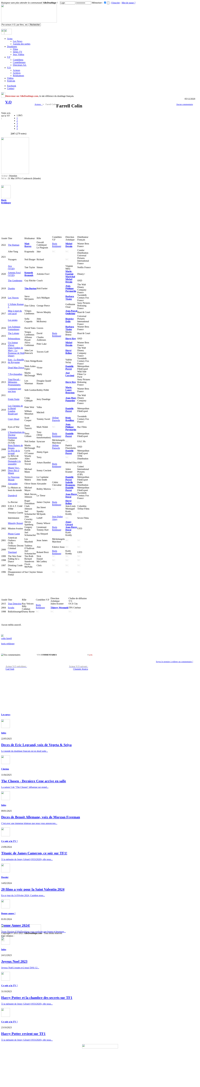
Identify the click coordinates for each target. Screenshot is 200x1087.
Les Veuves (13, 297)
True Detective (15, 603)
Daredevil (12, 495)
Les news (5, 714)
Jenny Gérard (69, 523)
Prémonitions (14, 338)
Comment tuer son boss (14, 390)
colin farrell (6, 638)
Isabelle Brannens (70, 483)
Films (15, 49)
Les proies (12, 320)
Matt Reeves (27, 244)
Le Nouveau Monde (13, 478)
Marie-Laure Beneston (70, 390)
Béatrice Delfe (69, 320)
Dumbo (11, 288)
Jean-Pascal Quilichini (71, 312)
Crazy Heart (13, 419)
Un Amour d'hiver (13, 343)
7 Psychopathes (15, 374)
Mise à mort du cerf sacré (15, 312)
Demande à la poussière (14, 462)
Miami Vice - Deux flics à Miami (14, 470)
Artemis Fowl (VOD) (14, 274)
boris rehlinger (7, 643)
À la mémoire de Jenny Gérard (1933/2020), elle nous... (27, 1004)
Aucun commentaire (184, 104)
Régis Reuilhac (69, 419)
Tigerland (12, 552)
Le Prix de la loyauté (14, 452)
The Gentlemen (15, 280)
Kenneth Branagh (28, 274)
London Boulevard (13, 412)
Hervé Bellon (68, 351)
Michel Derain (68, 244)
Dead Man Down (16, 367)
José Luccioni (69, 374)
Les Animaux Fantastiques (14, 328)
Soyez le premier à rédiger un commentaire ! (174, 661)
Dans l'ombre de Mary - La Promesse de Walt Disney (16, 352)
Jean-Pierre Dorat (71, 495)
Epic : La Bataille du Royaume (16, 361)
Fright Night (13, 399)
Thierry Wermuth (59, 607)
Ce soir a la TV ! (9, 841)
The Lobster (13, 333)
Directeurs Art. (20, 65)
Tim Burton (30, 288)
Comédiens (18, 59)
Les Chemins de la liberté (15, 407)
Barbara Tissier (69, 297)
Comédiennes (19, 62)
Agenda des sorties (21, 44)
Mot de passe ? (128, 2)
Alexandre (13, 483)
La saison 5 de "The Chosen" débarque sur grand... (24, 787)
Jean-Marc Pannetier (70, 399)
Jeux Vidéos (18, 54)
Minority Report (15, 523)
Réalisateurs (18, 75)
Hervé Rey (70, 338)
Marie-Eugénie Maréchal (70, 274)
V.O (8, 102)
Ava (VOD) (11, 267)
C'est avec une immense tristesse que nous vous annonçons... (29, 823)
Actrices (16, 73)
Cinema (5, 769)
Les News (17, 41)
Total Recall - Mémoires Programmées (14, 382)
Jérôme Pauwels (56, 419)
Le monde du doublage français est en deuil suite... (24, 751)
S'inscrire (115, 2)
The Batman (13, 245)
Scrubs (11, 607)
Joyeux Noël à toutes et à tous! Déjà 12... (20, 967)
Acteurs (16, 70)
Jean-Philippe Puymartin (70, 288)
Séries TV (17, 52)
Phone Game (14, 534)
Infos (3, 733)
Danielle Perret (69, 367)
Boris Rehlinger (6, 201)
